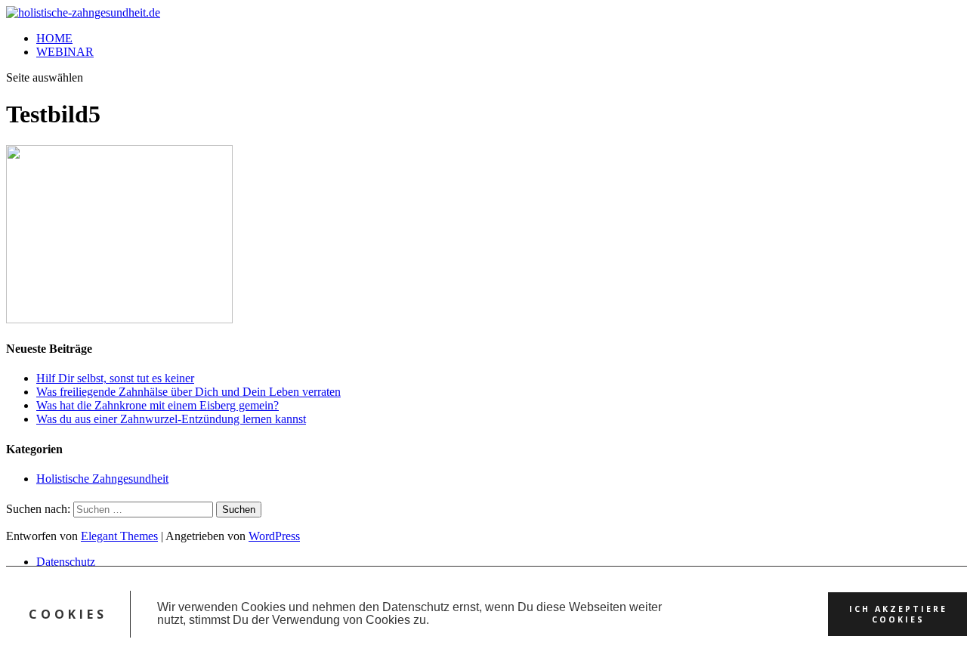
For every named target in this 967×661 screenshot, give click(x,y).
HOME (54, 38)
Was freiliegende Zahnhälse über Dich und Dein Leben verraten (188, 391)
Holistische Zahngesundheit (102, 478)
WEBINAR (65, 51)
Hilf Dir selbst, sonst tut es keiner (115, 378)
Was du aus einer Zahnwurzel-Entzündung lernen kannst (171, 418)
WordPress (274, 536)
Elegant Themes (119, 536)
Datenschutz (65, 561)
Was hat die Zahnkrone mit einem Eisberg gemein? (157, 405)
